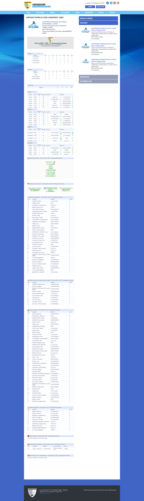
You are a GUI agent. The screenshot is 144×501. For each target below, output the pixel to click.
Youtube (114, 2)
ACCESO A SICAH (100, 7)
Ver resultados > (95, 38)
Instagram (117, 2)
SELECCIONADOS (65, 13)
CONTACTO (112, 13)
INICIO (28, 13)
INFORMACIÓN (89, 13)
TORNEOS (52, 13)
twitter (111, 2)
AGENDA (77, 13)
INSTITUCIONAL (40, 13)
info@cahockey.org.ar (45, 493)
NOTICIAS (101, 13)
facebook (107, 2)
